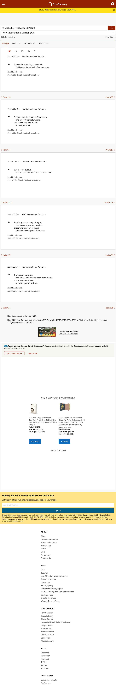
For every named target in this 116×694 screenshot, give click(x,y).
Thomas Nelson (47, 631)
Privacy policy (47, 585)
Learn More (32, 353)
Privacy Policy (96, 519)
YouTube (44, 668)
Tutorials (44, 573)
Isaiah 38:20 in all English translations (23, 291)
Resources (16, 43)
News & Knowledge (49, 539)
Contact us (45, 582)
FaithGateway (47, 613)
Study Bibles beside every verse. (57, 10)
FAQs (43, 570)
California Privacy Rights (52, 588)
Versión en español (49, 680)
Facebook (45, 652)
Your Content (44, 43)
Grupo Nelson (47, 625)
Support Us (46, 558)
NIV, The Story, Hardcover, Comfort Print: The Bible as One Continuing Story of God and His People (43, 421)
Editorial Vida (46, 628)
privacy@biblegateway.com (12, 521)
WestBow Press (47, 634)
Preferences (46, 683)
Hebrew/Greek (29, 43)
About (43, 536)
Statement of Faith (49, 542)
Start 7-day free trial (14, 353)
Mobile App (46, 545)
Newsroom (46, 555)
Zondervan (45, 638)
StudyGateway (47, 616)
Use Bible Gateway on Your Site (54, 576)
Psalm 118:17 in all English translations (24, 180)
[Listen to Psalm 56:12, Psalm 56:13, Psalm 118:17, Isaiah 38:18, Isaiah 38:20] (35, 51)
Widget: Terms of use (50, 601)
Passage (5, 43)
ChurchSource (47, 619)
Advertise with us (48, 579)
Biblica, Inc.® (84, 320)
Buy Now (35, 441)
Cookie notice (47, 595)
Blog (43, 552)
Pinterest (45, 659)
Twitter (44, 665)
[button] (112, 3)
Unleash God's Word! (68, 334)
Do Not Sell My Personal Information (57, 591)
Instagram (45, 656)
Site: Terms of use (48, 598)
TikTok (44, 662)
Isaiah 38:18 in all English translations (23, 238)
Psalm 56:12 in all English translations (23, 75)
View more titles (58, 450)
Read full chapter (14, 72)
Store (43, 548)
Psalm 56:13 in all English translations (23, 133)
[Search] (111, 28)
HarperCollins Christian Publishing (55, 622)
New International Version (19, 316)
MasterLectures (47, 641)
